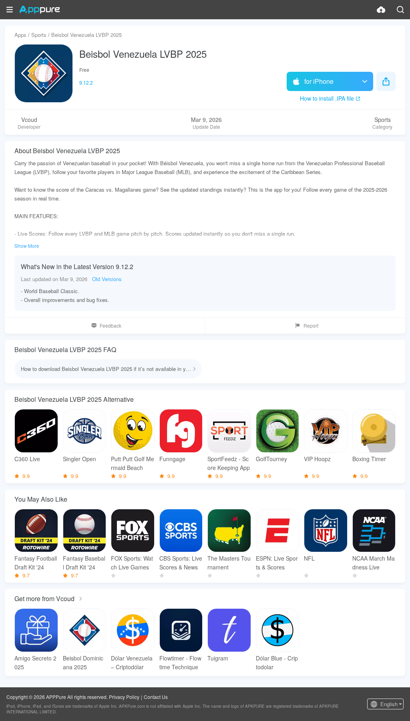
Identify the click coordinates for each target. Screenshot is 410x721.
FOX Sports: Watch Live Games (132, 562)
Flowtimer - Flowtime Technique (180, 662)
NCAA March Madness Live (373, 562)
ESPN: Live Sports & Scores (277, 562)
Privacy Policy (124, 696)
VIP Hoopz (317, 459)
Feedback (110, 325)
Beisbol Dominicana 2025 (83, 662)
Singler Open (79, 459)
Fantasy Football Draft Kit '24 (35, 562)
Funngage (172, 459)
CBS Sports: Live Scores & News (180, 562)
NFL (309, 558)
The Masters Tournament (229, 562)
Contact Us (156, 696)
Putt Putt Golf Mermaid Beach (132, 463)
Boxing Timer (369, 459)
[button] (9, 9)
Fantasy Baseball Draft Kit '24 (84, 562)
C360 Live (27, 459)
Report (310, 325)
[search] (400, 9)
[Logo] (39, 10)
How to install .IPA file (327, 98)
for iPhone (319, 81)
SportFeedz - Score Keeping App (228, 463)
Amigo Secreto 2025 (35, 662)
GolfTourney (271, 459)
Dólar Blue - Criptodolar (277, 662)
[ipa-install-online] (381, 9)
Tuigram (217, 658)
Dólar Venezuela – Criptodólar (132, 662)
